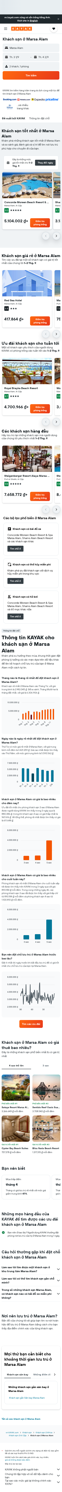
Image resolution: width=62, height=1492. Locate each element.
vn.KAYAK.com (12, 1432)
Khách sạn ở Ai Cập (17, 1435)
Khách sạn (27, 1432)
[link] (15, 549)
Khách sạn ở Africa (44, 1432)
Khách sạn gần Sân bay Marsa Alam (27, 1397)
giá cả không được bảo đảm (17, 1460)
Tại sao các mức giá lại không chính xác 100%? (28, 1482)
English (34, 20)
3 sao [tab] (46, 1065)
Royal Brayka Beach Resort (21, 388)
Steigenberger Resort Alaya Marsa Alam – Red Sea (27, 475)
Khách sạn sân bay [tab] (17, 1374)
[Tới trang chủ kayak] (21, 29)
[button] (58, 19)
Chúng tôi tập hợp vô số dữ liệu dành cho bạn (29, 1475)
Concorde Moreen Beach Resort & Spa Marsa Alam (27, 202)
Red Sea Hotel (13, 300)
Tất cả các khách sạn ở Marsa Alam (21, 1418)
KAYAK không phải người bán (21, 1469)
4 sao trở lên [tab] (16, 1065)
